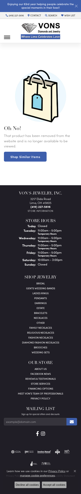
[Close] (76, 6)
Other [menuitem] (41, 322)
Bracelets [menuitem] (40, 312)
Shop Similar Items (25, 156)
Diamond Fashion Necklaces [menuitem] (40, 342)
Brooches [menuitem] (40, 347)
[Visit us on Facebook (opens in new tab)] (37, 433)
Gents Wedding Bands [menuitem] (40, 288)
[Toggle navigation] (7, 37)
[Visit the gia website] (16, 452)
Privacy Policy (40, 398)
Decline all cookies (27, 484)
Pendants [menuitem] (40, 298)
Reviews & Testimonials (40, 378)
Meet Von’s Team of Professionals (40, 393)
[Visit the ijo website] (29, 452)
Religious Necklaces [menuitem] (40, 332)
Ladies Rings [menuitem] (40, 293)
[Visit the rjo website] (67, 452)
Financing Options (40, 388)
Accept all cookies (54, 484)
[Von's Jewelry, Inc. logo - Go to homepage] (40, 31)
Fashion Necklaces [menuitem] (40, 337)
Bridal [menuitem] (40, 283)
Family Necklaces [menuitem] (40, 327)
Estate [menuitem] (41, 308)
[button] (51, 15)
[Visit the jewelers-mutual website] (44, 452)
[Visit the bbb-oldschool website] (57, 452)
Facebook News (40, 373)
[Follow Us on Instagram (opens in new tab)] (43, 433)
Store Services (40, 383)
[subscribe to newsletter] (71, 421)
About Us (41, 368)
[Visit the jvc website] (46, 464)
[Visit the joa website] (33, 464)
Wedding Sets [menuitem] (41, 352)
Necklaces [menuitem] (40, 317)
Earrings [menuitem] (41, 303)
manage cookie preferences (37, 475)
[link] (15, 15)
